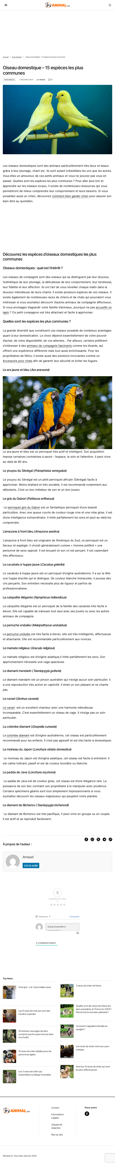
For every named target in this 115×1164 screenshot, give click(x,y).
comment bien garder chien (70, 196)
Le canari (9, 707)
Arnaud (28, 857)
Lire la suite (31, 865)
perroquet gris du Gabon (24, 507)
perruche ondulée (18, 634)
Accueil (5, 57)
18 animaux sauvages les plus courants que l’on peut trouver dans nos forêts (36, 1034)
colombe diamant (18, 735)
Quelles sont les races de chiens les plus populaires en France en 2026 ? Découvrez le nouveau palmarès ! (93, 1009)
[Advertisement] (57, 31)
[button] (6, 5)
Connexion (74, 916)
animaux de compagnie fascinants (49, 345)
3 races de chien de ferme (88, 985)
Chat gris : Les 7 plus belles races (34, 987)
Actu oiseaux (17, 57)
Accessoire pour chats (17, 361)
